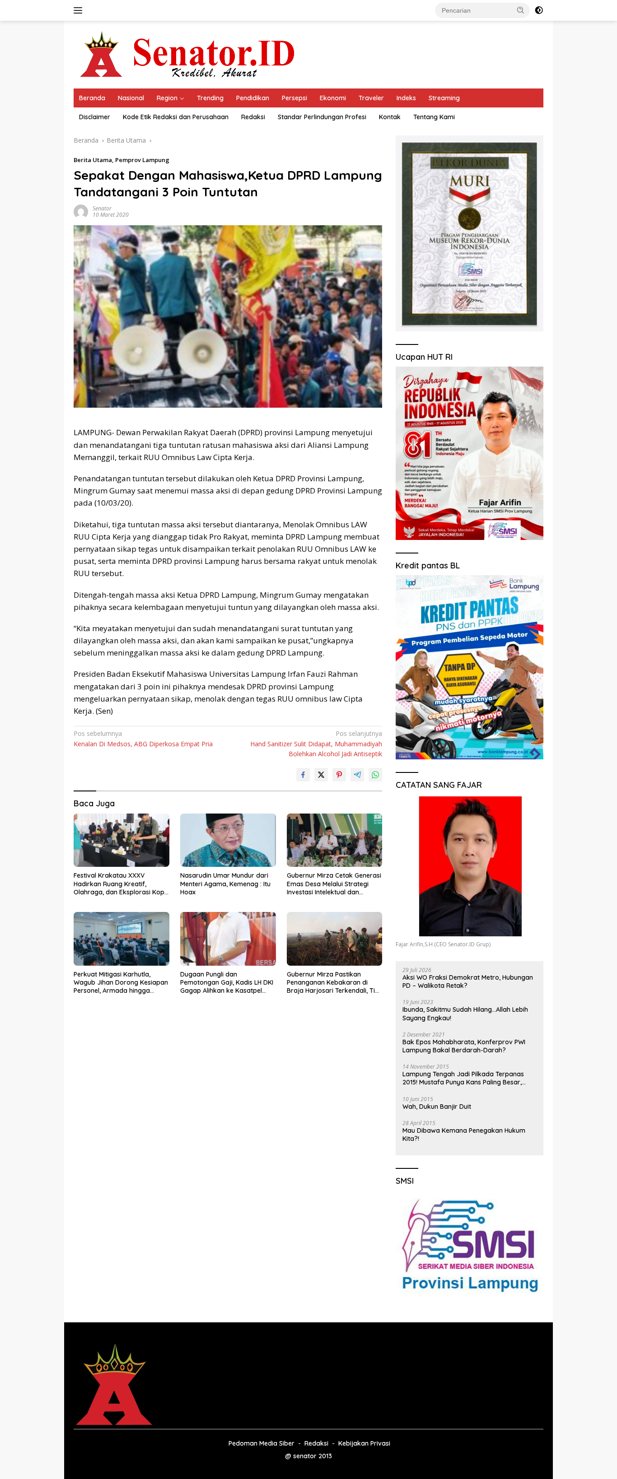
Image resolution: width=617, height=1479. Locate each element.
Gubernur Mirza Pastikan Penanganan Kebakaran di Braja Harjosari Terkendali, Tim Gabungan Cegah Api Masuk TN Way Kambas (334, 982)
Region (167, 98)
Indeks (406, 98)
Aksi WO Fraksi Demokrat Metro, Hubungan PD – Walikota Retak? (467, 981)
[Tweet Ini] (321, 774)
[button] (521, 10)
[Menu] (80, 10)
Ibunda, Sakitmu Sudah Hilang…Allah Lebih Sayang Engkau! (465, 1013)
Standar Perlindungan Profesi (322, 117)
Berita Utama (93, 160)
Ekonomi (333, 98)
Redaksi (253, 117)
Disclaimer (94, 117)
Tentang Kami (434, 117)
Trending (210, 98)
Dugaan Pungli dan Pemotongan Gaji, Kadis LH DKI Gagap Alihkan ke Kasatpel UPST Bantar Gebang (226, 982)
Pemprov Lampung (142, 160)
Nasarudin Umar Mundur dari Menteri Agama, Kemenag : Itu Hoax (225, 883)
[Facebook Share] (303, 774)
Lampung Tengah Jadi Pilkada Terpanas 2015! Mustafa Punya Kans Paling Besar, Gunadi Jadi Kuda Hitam (463, 1078)
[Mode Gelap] (538, 10)
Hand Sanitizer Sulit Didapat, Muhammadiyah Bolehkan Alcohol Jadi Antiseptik (316, 743)
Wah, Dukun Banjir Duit (436, 1106)
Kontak (390, 117)
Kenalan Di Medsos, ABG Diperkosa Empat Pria (143, 738)
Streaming (444, 98)
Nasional (131, 98)
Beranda (92, 98)
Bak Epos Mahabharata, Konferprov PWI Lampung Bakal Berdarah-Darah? (463, 1046)
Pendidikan (252, 98)
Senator (102, 208)
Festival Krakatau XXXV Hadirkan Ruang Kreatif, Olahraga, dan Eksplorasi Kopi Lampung (120, 883)
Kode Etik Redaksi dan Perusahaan (176, 117)
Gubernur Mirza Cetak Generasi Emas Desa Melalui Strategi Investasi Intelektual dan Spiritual (334, 883)
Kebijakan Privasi (364, 1443)
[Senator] (189, 54)
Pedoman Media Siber (261, 1443)
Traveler (371, 98)
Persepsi (294, 98)
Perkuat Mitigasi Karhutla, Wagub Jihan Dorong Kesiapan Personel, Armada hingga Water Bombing (121, 982)
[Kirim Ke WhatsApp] (375, 774)
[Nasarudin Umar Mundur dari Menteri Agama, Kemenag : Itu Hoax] (228, 840)
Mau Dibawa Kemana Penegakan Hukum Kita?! (463, 1134)
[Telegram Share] (357, 774)
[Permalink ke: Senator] (81, 211)
